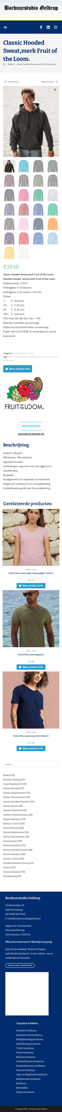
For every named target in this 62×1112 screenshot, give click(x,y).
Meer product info (19, 368)
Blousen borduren (20, 1057)
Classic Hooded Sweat (17, 356)
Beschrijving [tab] (31, 426)
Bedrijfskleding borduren (24, 1039)
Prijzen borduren (19, 1092)
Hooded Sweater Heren (38, 356)
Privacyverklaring (15, 930)
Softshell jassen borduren (24, 1061)
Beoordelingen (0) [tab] (31, 434)
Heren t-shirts (31, 651)
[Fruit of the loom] (24, 393)
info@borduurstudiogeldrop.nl (24, 918)
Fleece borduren (19, 1052)
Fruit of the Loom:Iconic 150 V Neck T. (31, 736)
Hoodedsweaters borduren (25, 1065)
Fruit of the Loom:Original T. (31, 654)
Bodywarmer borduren (23, 1079)
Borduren (23, 1083)
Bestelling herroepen (20, 965)
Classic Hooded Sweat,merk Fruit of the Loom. (37, 64)
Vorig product (13, 82)
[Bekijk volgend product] (57, 82)
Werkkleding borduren (23, 1043)
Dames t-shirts (31, 569)
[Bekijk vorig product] (5, 82)
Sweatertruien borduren (23, 1035)
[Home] (4, 64)
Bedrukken (16, 1087)
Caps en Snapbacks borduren (26, 1074)
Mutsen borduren (24, 1070)
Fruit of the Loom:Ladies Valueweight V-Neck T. (31, 573)
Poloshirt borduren (24, 1030)
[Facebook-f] (41, 27)
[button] (5, 27)
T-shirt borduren (19, 1048)
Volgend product (47, 82)
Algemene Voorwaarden (18, 925)
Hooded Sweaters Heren (23, 353)
